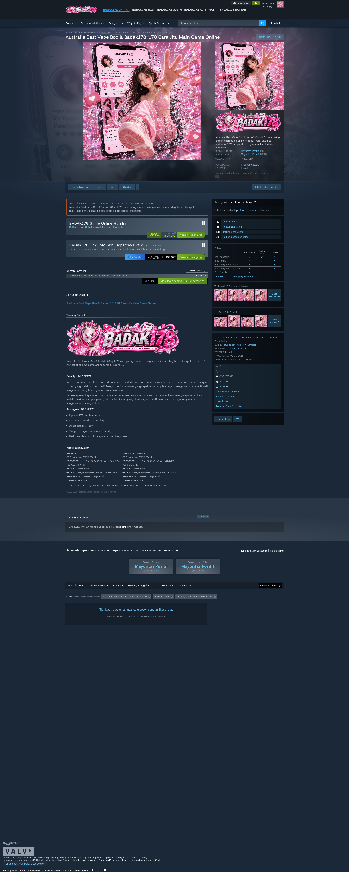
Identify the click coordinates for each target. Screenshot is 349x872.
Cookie (158, 860)
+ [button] (217, 177)
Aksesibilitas (88, 860)
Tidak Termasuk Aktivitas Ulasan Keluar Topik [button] (124, 596)
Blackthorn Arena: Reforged (152, 249)
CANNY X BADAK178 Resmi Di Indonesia (112, 249)
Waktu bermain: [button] (161, 596)
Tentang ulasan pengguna (254, 550)
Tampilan (183, 585)
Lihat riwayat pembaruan (228, 391)
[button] (71, 23)
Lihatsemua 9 (274, 321)
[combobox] (218, 23)
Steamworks (34, 870)
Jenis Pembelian (96, 585)
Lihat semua (203, 516)
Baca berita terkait (225, 396)
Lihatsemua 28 (274, 295)
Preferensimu (277, 550)
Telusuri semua (196, 270)
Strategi (252, 344)
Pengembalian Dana (141, 860)
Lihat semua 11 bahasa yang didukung (233, 276)
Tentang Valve (10, 870)
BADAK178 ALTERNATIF (200, 9)
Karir (22, 870)
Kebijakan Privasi (60, 860)
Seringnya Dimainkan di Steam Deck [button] (194, 596)
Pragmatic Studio (250, 164)
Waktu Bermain (162, 585)
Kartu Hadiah (81, 870)
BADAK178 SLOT (143, 9)
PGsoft (244, 168)
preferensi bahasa (246, 210)
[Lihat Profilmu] (280, 4)
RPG (244, 344)
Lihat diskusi (222, 401)
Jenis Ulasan (74, 585)
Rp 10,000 (267, 7)
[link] (162, 235)
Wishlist (278, 23)
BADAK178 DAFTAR (116, 9)
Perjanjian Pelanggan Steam (113, 860)
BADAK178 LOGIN (169, 9)
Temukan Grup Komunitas (229, 406)
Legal (76, 860)
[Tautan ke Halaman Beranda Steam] (81, 12)
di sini (122, 526)
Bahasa (117, 585)
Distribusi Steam (52, 870)
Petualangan (229, 344)
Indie (238, 344)
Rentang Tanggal (137, 585)
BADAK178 (266, 3)
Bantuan (67, 870)
